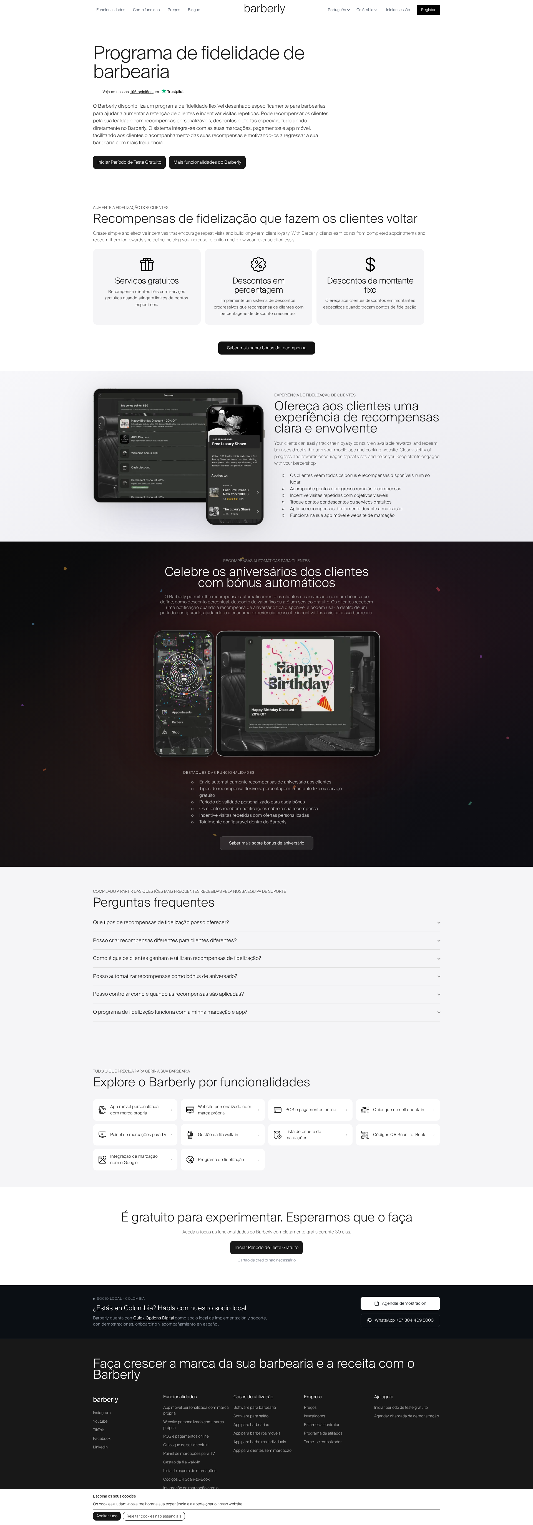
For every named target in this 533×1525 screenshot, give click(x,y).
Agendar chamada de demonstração (406, 1416)
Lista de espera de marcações (189, 1471)
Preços (174, 10)
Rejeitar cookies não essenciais (154, 1516)
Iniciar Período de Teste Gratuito (129, 162)
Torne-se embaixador (323, 1442)
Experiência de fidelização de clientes (315, 395)
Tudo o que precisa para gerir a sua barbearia (141, 1071)
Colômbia (364, 10)
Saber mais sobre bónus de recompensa (266, 347)
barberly (105, 1399)
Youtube (100, 1421)
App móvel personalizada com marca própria (196, 1410)
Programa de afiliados (323, 1433)
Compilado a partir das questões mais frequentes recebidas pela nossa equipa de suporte (189, 891)
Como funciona (146, 10)
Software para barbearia (254, 1407)
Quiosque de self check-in (185, 1445)
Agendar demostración (404, 1303)
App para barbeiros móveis (256, 1433)
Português (337, 10)
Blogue (194, 10)
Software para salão (250, 1416)
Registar (428, 10)
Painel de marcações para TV (189, 1453)
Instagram (102, 1413)
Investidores (314, 1416)
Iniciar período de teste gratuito (401, 1407)
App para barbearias (251, 1425)
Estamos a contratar (322, 1425)
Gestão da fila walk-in (181, 1462)
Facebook (101, 1438)
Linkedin (100, 1447)
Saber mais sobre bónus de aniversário (266, 843)
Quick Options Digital (153, 1318)
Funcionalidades (110, 10)
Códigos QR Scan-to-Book (186, 1479)
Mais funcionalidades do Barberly (207, 162)
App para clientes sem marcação (262, 1450)
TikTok (98, 1430)
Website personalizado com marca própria (193, 1425)
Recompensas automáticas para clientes (266, 561)
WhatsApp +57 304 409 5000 (404, 1320)
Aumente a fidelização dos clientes (131, 208)
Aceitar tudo (106, 1516)
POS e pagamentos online (186, 1436)
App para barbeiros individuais (259, 1442)
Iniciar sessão (398, 10)
